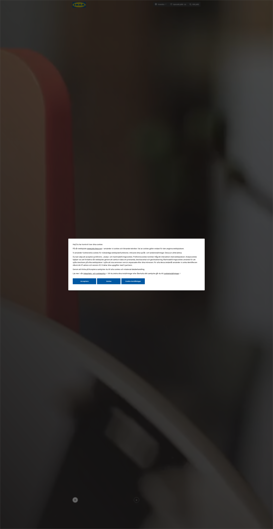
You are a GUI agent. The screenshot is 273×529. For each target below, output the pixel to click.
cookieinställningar (171, 273)
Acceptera (85, 281)
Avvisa (108, 281)
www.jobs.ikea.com (94, 248)
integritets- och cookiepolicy (94, 273)
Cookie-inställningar (133, 281)
